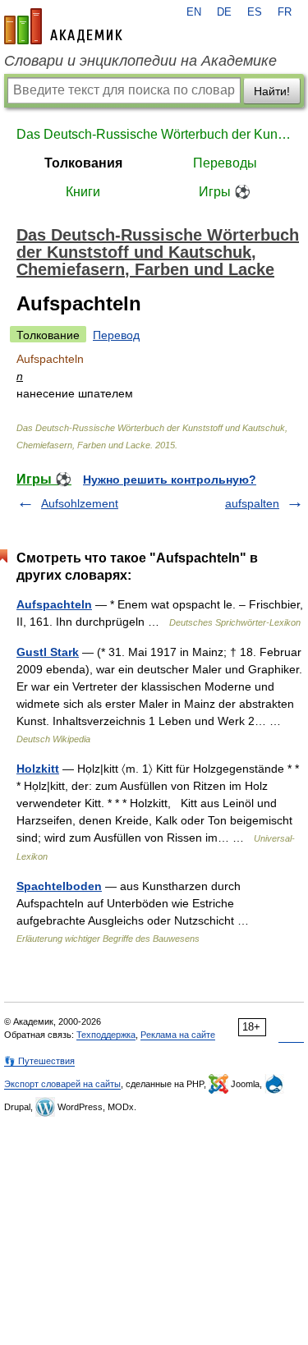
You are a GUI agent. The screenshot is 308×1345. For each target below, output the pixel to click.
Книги (83, 192)
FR (285, 12)
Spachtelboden (59, 886)
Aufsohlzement (79, 503)
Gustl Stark (47, 652)
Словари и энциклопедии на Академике (140, 61)
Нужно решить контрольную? (169, 479)
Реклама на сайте (177, 1035)
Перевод (116, 335)
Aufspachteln (54, 604)
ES (254, 12)
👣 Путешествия (39, 1061)
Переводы (225, 163)
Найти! (272, 91)
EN (193, 12)
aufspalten (252, 503)
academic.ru (63, 26)
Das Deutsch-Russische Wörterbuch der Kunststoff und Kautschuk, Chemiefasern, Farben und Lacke (154, 134)
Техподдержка (106, 1035)
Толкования (83, 163)
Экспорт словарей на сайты (62, 1084)
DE (224, 12)
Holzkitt (37, 768)
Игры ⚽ (225, 192)
